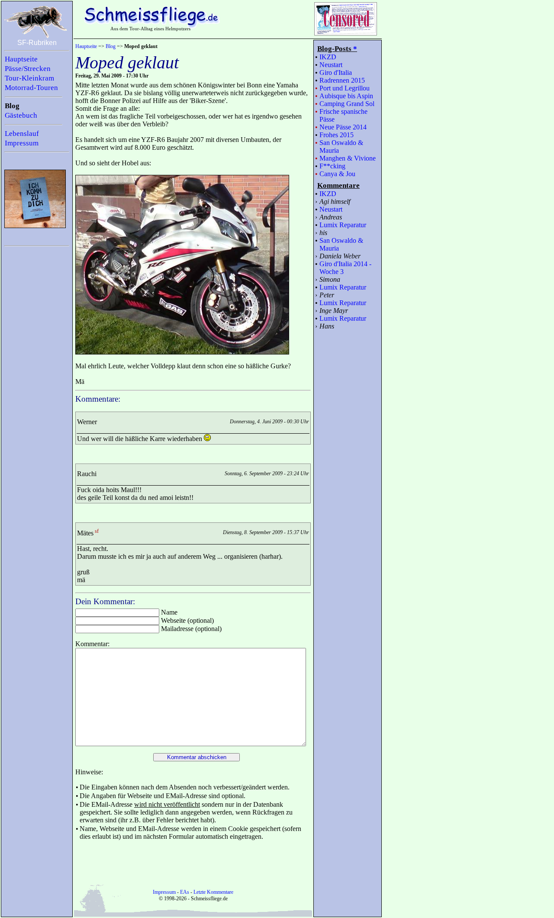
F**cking (332, 166)
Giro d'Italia (335, 72)
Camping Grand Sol (346, 103)
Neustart (330, 64)
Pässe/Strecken (28, 68)
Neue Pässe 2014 (343, 127)
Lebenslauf (22, 133)
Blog (12, 106)
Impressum (22, 143)
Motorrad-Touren (31, 88)
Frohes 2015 (336, 135)
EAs (184, 892)
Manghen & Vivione (347, 158)
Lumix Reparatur (342, 225)
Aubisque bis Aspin (346, 96)
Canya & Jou (337, 173)
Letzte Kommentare (213, 892)
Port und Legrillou (344, 88)
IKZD (327, 57)
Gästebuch (21, 115)
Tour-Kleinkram (29, 78)
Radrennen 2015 (342, 80)
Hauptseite (21, 59)
